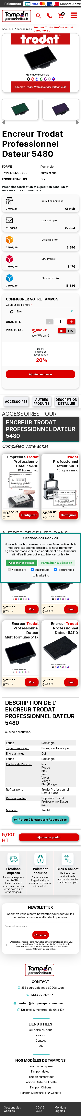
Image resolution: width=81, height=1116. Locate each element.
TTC (70, 330)
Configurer (29, 515)
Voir (31, 609)
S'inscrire (40, 935)
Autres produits (41, 402)
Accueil (6, 28)
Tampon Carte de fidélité (40, 1082)
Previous (4, 122)
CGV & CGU (40, 1109)
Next (76, 122)
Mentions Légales (60, 1109)
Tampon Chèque (41, 1087)
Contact (41, 1040)
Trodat (45, 810)
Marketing (42, 575)
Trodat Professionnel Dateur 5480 (55, 791)
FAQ (40, 1046)
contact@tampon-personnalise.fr (41, 1003)
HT (62, 330)
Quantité (13, 321)
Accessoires (22, 28)
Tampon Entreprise (40, 1066)
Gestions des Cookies (12, 1109)
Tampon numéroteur (40, 1076)
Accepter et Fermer (21, 562)
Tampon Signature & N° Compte (40, 1092)
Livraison (40, 1035)
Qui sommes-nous (40, 1030)
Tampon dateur (41, 1071)
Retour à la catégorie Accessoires (42, 819)
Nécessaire (19, 569)
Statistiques (42, 569)
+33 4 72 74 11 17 (41, 995)
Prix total (14, 330)
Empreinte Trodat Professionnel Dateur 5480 (55, 801)
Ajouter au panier (40, 374)
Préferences (66, 569)
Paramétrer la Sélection (56, 562)
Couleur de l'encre (18, 304)
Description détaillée (66, 402)
